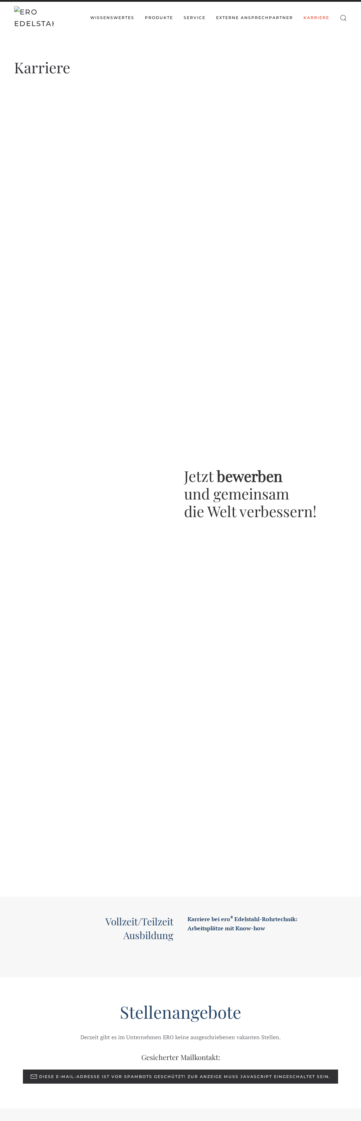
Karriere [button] (316, 17)
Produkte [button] (159, 17)
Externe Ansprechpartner (254, 17)
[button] (343, 18)
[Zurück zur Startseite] (34, 18)
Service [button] (195, 17)
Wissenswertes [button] (112, 17)
